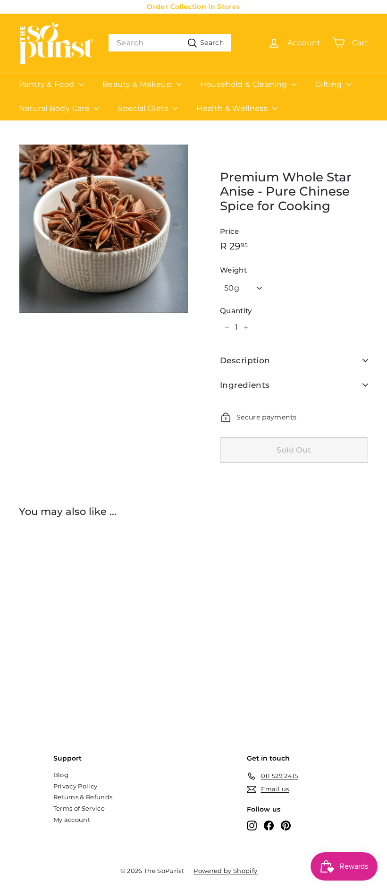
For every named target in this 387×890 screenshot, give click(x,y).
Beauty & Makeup (138, 84)
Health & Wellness (232, 108)
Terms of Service (79, 808)
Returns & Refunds (83, 797)
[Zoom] (103, 229)
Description (245, 360)
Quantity (236, 311)
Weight (233, 270)
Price (229, 231)
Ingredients (245, 385)
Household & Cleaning (244, 84)
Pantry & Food (47, 84)
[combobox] (170, 42)
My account (72, 819)
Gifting (329, 84)
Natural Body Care (55, 108)
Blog (60, 775)
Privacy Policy (75, 786)
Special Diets (144, 108)
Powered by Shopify (225, 870)
